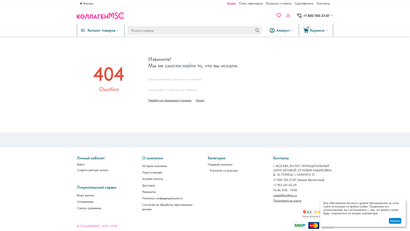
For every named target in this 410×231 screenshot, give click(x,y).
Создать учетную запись (92, 170)
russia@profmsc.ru (285, 195)
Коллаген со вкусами (224, 170)
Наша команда (152, 172)
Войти (80, 164)
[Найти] (257, 30)
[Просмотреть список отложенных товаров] (279, 16)
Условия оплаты (152, 179)
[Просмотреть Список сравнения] (288, 16)
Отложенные (85, 201)
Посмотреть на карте (287, 200)
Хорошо (395, 220)
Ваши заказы (85, 195)
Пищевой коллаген (220, 164)
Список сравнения (89, 208)
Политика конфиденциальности (162, 198)
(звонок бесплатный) (298, 180)
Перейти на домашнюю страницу (170, 100)
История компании (154, 166)
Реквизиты (149, 192)
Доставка (148, 185)
